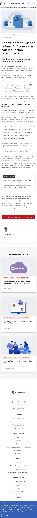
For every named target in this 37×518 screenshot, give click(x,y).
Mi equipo (18, 463)
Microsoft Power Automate (18, 491)
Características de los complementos (16, 7)
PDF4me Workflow (18, 481)
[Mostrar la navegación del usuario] (34, 3)
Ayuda (18, 441)
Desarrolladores (18, 428)
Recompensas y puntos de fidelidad (18, 447)
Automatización (18, 469)
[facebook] (12, 402)
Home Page (28, 129)
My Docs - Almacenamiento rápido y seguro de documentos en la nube (17, 282)
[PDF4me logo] (18, 392)
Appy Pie (18, 485)
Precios (28, 3)
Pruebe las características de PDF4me (18, 217)
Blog (2, 7)
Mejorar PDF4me (18, 450)
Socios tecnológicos (18, 425)
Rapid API (18, 494)
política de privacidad (16, 511)
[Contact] (25, 402)
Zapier (18, 498)
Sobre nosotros (18, 418)
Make (18, 488)
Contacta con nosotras (18, 422)
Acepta (5, 515)
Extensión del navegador (18, 466)
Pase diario (18, 453)
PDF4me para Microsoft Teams (18, 472)
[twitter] (18, 402)
